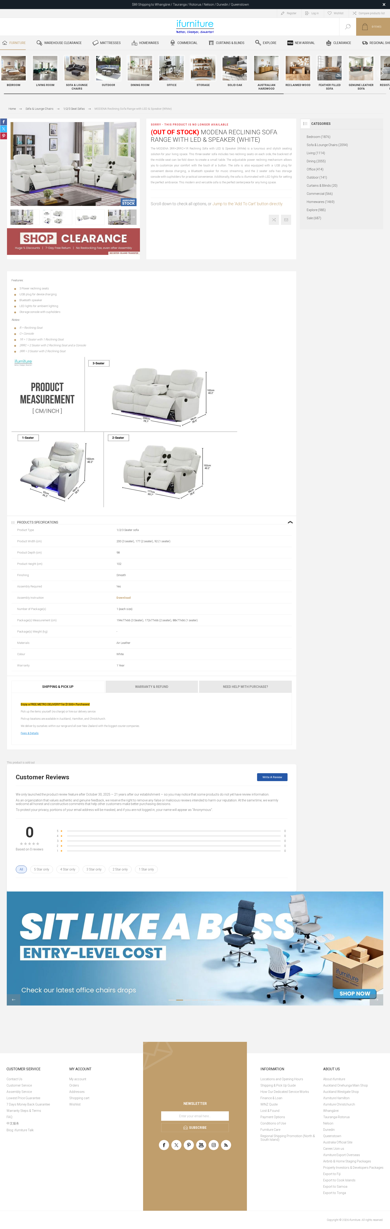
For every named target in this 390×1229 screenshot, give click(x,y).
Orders (74, 1085)
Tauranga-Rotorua (336, 1117)
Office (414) (315, 169)
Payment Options (272, 1117)
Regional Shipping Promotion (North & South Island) (287, 1137)
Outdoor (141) (317, 177)
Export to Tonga (334, 1193)
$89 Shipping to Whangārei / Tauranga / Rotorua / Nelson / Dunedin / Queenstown (190, 4)
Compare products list (372, 13)
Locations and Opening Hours (281, 1079)
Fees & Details (30, 733)
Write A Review (272, 777)
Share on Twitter (3, 129)
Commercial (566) (320, 194)
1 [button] (172, 1000)
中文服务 (13, 1123)
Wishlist (75, 1104)
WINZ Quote (269, 1104)
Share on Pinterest (3, 136)
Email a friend (286, 220)
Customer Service (19, 1085)
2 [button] (179, 1000)
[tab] (58, 687)
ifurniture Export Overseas (341, 1155)
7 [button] (218, 1000)
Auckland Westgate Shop (341, 1092)
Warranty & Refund (151, 687)
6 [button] (210, 1000)
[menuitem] (37, 1079)
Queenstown (332, 1136)
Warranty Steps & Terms (24, 1111)
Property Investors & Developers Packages (353, 1167)
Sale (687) (314, 218)
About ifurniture (334, 1079)
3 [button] (187, 1000)
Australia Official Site (337, 1142)
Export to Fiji (332, 1174)
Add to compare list (274, 220)
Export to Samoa (335, 1186)
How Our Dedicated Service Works (284, 1092)
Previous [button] (14, 217)
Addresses (77, 1092)
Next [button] (133, 217)
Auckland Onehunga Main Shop (345, 1085)
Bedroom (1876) (318, 137)
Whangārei (331, 1111)
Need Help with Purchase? (245, 687)
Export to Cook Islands (339, 1180)
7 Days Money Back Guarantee (28, 1104)
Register (291, 13)
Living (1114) (316, 153)
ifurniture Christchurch (339, 1104)
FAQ (9, 1117)
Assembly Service (19, 1092)
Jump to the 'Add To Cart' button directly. (247, 203)
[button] (382, 73)
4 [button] (195, 1000)
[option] (25, 217)
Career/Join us (333, 1148)
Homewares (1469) (320, 202)
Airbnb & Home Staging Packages (347, 1161)
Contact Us (14, 1079)
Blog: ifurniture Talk (20, 1130)
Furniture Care (270, 1129)
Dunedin (329, 1129)
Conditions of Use (273, 1123)
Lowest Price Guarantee (23, 1098)
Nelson (328, 1123)
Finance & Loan (271, 1098)
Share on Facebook (3, 122)
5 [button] (202, 1000)
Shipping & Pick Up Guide (278, 1085)
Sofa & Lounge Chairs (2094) (327, 145)
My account (77, 1079)
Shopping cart (79, 1098)
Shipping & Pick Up (58, 687)
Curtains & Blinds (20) (322, 185)
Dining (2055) (316, 161)
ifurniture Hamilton (336, 1098)
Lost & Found (269, 1111)
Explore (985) (316, 210)
